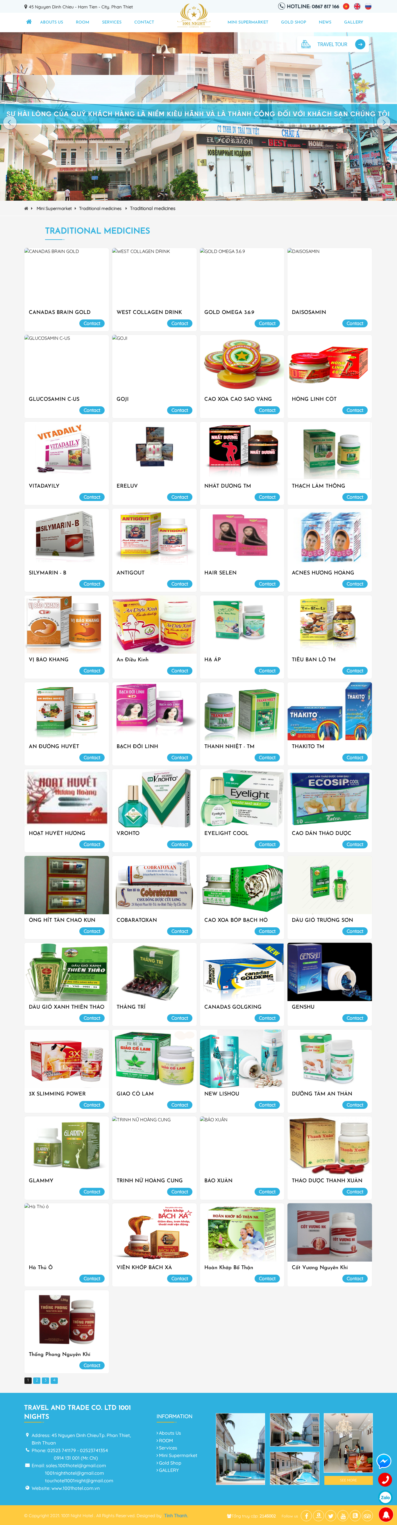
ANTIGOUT (130, 573)
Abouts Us (51, 22)
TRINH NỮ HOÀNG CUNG (150, 1181)
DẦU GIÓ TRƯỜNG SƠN (322, 920)
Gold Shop (293, 22)
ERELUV (127, 486)
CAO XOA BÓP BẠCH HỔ (236, 920)
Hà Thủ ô (41, 1268)
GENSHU (303, 1007)
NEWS (325, 22)
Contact (144, 22)
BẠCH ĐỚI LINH (137, 747)
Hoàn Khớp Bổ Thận (228, 1268)
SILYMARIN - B (47, 573)
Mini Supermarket (248, 22)
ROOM (82, 22)
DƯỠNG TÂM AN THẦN (322, 1094)
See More (348, 1480)
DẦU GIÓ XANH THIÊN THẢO (66, 1007)
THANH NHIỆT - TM (229, 747)
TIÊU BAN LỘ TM (314, 660)
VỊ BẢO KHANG (49, 660)
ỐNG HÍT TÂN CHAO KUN (62, 920)
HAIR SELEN (220, 573)
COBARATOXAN (137, 920)
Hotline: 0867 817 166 (313, 6)
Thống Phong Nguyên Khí (59, 1354)
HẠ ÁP (212, 660)
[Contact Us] (385, 1480)
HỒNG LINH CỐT (314, 399)
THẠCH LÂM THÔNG (318, 486)
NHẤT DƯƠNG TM (227, 486)
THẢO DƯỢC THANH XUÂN (327, 1181)
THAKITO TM (308, 747)
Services (111, 22)
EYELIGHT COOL (226, 833)
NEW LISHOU (221, 1094)
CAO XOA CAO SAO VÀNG (238, 399)
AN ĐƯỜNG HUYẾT (54, 747)
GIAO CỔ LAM (135, 1094)
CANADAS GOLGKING (233, 1007)
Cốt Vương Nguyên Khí (320, 1268)
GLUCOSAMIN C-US (54, 399)
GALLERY (353, 22)
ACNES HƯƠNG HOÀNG (323, 573)
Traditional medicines (101, 208)
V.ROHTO (128, 833)
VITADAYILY (44, 486)
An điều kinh (133, 660)
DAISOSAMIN (309, 312)
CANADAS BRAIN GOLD (60, 312)
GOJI (123, 399)
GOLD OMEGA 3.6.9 (229, 312)
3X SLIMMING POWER (57, 1094)
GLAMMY (41, 1181)
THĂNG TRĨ (131, 1007)
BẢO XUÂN (218, 1181)
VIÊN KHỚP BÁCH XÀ (144, 1268)
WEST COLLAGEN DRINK (149, 312)
